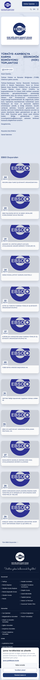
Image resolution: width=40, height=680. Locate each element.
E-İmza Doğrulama (27, 613)
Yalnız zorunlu (20, 665)
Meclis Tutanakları (26, 616)
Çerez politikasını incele (11, 660)
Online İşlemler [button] (29, 4)
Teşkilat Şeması (26, 597)
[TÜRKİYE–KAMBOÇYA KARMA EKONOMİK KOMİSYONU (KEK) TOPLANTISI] (20, 31)
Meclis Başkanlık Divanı (9, 592)
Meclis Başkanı (7, 585)
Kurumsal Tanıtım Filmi (28, 604)
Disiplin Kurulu (25, 590)
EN (34, 9)
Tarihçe (4, 581)
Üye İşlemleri (6, 613)
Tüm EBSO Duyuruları (9, 542)
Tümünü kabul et (20, 675)
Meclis (4, 598)
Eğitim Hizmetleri (7, 625)
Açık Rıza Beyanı (7, 647)
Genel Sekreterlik (26, 594)
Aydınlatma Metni (7, 643)
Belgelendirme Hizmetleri (10, 616)
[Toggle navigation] (38, 9)
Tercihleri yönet (20, 670)
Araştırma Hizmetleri (8, 629)
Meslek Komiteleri (26, 581)
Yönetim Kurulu (7, 595)
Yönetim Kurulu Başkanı (9, 588)
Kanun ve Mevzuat (27, 600)
